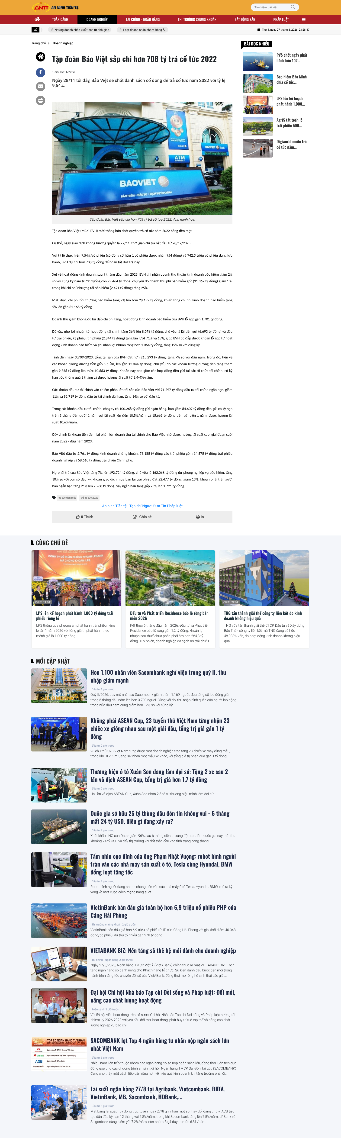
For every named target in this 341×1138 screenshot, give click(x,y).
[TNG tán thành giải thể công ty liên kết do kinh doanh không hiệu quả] (264, 578)
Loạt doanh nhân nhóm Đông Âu (134, 30)
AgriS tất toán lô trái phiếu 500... (289, 122)
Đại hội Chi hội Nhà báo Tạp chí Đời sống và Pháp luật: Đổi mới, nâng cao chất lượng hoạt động (162, 996)
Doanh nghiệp (97, 19)
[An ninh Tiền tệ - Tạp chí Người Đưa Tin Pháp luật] (55, 7)
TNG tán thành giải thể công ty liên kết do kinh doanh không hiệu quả (263, 616)
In (202, 517)
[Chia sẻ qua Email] (40, 86)
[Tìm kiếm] (293, 7)
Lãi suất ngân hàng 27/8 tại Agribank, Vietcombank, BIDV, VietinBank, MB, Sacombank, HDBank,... (157, 1093)
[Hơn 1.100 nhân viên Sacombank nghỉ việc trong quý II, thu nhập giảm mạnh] (59, 685)
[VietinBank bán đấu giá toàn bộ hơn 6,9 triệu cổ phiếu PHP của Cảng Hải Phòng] (59, 920)
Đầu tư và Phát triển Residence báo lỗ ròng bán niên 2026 (169, 616)
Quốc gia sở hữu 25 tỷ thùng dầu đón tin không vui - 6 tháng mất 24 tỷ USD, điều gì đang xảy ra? (159, 817)
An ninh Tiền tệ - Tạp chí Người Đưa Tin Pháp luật (142, 506)
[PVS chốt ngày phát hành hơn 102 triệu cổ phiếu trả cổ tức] (258, 61)
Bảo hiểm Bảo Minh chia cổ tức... (292, 79)
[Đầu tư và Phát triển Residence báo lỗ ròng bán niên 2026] (170, 578)
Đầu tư (96, 689)
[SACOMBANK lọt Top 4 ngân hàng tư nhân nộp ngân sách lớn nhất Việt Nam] (59, 1054)
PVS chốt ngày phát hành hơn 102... (292, 57)
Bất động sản (245, 19)
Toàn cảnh (60, 19)
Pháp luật (281, 19)
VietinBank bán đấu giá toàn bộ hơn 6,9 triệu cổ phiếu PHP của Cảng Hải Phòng (163, 911)
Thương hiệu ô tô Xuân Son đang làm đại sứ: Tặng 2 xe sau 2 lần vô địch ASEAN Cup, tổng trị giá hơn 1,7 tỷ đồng (159, 775)
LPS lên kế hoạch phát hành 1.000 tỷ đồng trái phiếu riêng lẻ (74, 616)
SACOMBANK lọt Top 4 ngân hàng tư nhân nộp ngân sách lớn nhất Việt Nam (159, 1044)
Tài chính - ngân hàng (143, 19)
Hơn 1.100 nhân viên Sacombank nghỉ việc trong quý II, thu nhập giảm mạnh (158, 676)
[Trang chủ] (37, 19)
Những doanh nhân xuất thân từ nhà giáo (71, 30)
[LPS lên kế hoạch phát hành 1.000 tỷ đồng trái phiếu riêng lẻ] (258, 105)
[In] (40, 100)
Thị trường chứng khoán (197, 19)
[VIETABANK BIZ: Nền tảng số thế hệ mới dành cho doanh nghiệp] (59, 964)
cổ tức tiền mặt (67, 497)
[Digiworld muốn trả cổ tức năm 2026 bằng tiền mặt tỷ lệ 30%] (258, 148)
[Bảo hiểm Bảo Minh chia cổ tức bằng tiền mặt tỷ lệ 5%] (258, 83)
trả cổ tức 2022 (89, 497)
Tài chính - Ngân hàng (105, 959)
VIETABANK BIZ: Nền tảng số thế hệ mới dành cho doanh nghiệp (163, 950)
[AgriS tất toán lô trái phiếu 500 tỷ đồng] (258, 126)
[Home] (40, 56)
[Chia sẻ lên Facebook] (40, 72)
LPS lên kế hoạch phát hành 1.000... (291, 101)
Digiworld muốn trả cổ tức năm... (292, 144)
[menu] (303, 19)
